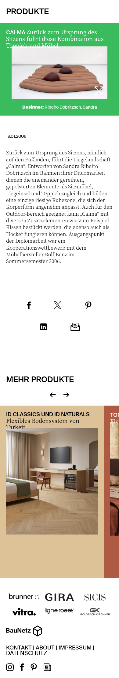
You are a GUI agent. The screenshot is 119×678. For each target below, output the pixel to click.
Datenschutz (26, 653)
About (45, 647)
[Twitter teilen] (57, 306)
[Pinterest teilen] (88, 306)
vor (66, 394)
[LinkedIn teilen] (43, 327)
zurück (52, 394)
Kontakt (19, 647)
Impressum (75, 647)
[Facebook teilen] (28, 306)
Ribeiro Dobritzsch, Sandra (71, 107)
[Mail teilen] (75, 327)
